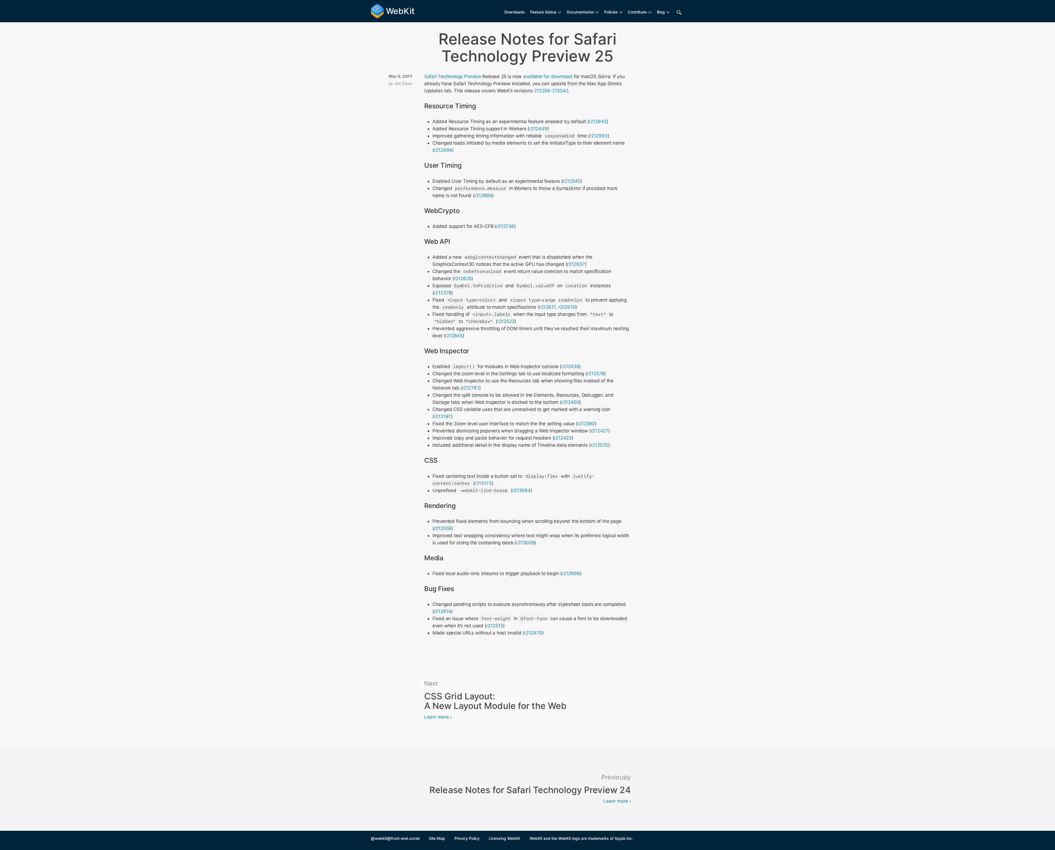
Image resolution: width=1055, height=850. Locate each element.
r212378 (443, 293)
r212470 (533, 633)
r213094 (521, 490)
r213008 (525, 542)
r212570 (599, 445)
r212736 (505, 226)
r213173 (483, 483)
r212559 (443, 528)
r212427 (600, 431)
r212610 (567, 307)
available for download (547, 76)
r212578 (595, 373)
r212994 (443, 150)
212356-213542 (551, 90)
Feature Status (543, 12)
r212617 (547, 307)
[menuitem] (545, 12)
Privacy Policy (467, 838)
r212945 (598, 121)
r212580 (586, 423)
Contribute (637, 12)
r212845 (454, 335)
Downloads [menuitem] (514, 12)
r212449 (538, 128)
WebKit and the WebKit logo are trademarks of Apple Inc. (581, 838)
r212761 (470, 388)
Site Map (437, 838)
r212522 (506, 321)
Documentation (580, 12)
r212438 (570, 366)
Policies (611, 12)
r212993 (599, 136)
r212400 (571, 402)
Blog (661, 12)
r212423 (563, 438)
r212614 (442, 611)
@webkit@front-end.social (395, 838)
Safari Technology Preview (452, 76)
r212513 (494, 625)
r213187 (442, 416)
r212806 (483, 195)
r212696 (571, 573)
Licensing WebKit (504, 838)
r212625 (463, 278)
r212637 (576, 264)
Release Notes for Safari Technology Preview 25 (527, 47)
